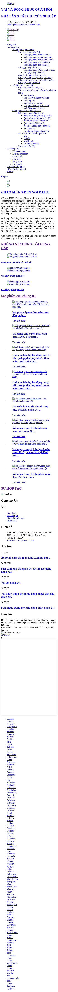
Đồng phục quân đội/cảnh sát (31, 113)
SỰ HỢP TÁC (11, 488)
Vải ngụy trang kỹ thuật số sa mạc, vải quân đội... (29, 429)
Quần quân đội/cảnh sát (34, 123)
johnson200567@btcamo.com (20, 540)
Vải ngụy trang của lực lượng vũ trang (35, 77)
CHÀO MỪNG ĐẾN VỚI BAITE (25, 192)
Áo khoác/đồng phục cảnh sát (37, 126)
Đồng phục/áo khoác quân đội (37, 118)
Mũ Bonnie (29, 141)
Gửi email (5, 635)
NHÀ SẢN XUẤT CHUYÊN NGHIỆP (28, 16)
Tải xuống (17, 164)
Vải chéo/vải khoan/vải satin (36, 98)
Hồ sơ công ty (18, 151)
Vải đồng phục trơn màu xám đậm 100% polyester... (29, 335)
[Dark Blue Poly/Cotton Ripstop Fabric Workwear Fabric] (31, 376)
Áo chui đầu (29, 128)
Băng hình (17, 161)
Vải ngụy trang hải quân (29, 67)
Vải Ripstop (29, 95)
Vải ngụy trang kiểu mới (29, 82)
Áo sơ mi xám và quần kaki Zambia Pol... (25, 557)
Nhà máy (16, 159)
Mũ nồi (27, 138)
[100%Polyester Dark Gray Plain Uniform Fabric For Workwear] (31, 328)
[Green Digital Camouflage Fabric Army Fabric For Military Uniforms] (31, 444)
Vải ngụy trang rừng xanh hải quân (39, 70)
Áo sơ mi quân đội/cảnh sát (36, 121)
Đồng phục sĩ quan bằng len (36, 131)
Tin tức (10, 171)
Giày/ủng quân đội (26, 146)
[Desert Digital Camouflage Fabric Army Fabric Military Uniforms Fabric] (31, 422)
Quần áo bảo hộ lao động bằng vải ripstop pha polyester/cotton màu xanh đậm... (30, 385)
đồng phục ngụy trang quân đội (38, 115)
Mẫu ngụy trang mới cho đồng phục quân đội (27, 607)
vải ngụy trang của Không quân (32, 75)
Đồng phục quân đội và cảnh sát (26, 110)
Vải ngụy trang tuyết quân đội (37, 62)
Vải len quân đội (10, 582)
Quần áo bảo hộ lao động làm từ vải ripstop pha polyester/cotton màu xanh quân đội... (31, 358)
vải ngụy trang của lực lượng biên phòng (36, 80)
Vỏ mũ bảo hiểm (31, 143)
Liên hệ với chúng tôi (16, 169)
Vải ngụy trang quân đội (23, 49)
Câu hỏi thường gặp (15, 166)
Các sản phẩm (13, 47)
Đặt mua (5, 625)
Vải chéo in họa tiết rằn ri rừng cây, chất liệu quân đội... (30, 408)
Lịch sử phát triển (20, 154)
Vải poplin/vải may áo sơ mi (36, 105)
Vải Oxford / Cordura (33, 103)
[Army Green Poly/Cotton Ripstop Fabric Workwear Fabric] (31, 349)
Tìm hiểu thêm (18, 321)
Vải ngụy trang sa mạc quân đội (38, 57)
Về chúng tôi (12, 148)
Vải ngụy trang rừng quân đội (37, 54)
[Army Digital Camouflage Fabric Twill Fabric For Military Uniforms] (31, 468)
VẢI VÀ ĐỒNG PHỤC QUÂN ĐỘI (26, 9)
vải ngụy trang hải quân (34, 72)
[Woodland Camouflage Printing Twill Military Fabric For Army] (31, 401)
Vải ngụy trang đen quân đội (36, 65)
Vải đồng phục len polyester (30, 87)
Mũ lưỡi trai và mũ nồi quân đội (32, 133)
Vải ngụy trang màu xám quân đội (39, 59)
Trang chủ (11, 44)
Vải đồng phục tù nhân (34, 108)
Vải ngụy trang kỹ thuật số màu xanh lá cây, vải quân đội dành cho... (31, 452)
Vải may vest (29, 100)
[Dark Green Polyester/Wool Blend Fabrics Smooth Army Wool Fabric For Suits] (31, 307)
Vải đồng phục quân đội (23, 85)
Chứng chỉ (17, 156)
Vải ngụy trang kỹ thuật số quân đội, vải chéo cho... (31, 475)
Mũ (25, 136)
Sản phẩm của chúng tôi (18, 296)
